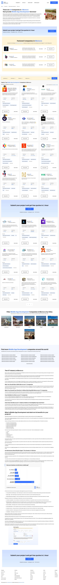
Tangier (10, 250)
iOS (41, 416)
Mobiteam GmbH (21, 582)
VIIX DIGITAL (48, 174)
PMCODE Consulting (11, 145)
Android (38, 416)
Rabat (11, 65)
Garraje (9, 117)
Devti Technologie (11, 249)
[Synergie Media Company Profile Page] (24, 145)
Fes (29, 340)
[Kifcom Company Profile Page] (4, 222)
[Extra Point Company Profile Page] (6, 65)
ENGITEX (48, 144)
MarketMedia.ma (49, 221)
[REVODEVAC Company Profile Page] (24, 222)
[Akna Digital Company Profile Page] (4, 279)
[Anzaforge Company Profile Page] (43, 250)
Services (23, 2)
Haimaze (29, 174)
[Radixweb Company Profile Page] (24, 89)
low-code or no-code (47, 518)
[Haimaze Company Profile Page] (24, 175)
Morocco (15, 49)
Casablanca (12, 49)
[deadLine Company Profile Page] (6, 49)
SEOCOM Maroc (30, 249)
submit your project (15, 447)
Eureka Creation (29, 278)
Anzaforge (48, 249)
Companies (18, 2)
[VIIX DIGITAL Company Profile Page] (43, 175)
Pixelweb (10, 174)
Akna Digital (10, 278)
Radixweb (29, 88)
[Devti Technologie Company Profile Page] (4, 250)
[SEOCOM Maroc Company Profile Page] (24, 250)
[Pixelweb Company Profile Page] (4, 175)
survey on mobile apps (15, 460)
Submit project (36, 2)
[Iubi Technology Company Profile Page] (24, 118)
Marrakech (49, 90)
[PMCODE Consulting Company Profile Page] (4, 145)
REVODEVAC (29, 221)
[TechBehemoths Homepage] (4, 3)
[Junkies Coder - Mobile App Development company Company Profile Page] (4, 89)
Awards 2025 (30, 2)
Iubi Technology (30, 118)
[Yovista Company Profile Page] (43, 89)
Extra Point (11, 64)
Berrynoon (11, 56)
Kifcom (9, 221)
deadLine (11, 48)
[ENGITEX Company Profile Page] (43, 145)
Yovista (48, 89)
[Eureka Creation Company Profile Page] (24, 279)
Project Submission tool (19, 522)
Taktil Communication (50, 278)
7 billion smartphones (13, 418)
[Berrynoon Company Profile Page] (6, 57)
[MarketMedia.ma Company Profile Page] (43, 222)
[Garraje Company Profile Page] (4, 118)
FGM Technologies (49, 118)
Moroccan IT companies (15, 396)
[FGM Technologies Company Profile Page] (43, 118)
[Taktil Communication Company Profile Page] (43, 279)
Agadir (29, 146)
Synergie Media (30, 145)
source (45, 502)
